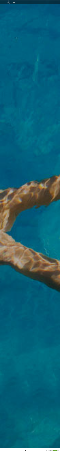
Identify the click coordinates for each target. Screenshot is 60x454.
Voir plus (47, 450)
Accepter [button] (55, 450)
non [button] (57, 450)
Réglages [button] (51, 450)
